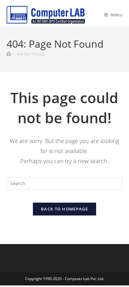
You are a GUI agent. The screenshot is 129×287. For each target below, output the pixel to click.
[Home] (9, 54)
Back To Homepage (64, 209)
